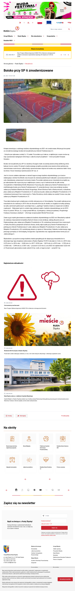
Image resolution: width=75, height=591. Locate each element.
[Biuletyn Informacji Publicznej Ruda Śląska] (69, 23)
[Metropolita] (16, 490)
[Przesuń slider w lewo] (25, 479)
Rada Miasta (56, 553)
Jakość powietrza (29, 464)
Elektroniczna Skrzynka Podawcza (62, 557)
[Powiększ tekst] (33, 23)
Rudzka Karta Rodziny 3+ (46, 464)
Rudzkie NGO (8, 40)
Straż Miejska (29, 442)
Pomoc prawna (63, 464)
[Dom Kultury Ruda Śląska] (46, 490)
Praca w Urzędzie (57, 559)
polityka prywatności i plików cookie (48, 535)
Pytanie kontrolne (46, 521)
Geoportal (33, 562)
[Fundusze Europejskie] (49, 22)
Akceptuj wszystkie (65, 579)
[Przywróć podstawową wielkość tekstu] (28, 22)
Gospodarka (51, 36)
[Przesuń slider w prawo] (49, 479)
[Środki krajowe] (39, 22)
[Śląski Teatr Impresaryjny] (40, 490)
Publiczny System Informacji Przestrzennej (46, 442)
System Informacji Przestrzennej (39, 560)
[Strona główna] (11, 29)
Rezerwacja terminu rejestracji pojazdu (12, 442)
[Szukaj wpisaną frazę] (69, 29)
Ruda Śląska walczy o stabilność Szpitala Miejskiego (37, 380)
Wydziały (55, 555)
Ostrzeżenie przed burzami (37, 288)
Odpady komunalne (12, 464)
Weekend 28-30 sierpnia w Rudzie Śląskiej (37, 334)
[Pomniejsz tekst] (24, 23)
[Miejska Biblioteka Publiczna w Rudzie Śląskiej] (34, 490)
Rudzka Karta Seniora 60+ (63, 442)
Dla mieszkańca (36, 36)
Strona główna (8, 64)
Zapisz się (54, 527)
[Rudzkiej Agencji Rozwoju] (22, 489)
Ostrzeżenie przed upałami (36, 54)
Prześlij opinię (65, 415)
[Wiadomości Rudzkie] (52, 489)
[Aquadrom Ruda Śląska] (58, 490)
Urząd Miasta (8, 36)
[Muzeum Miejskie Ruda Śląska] (28, 490)
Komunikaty (34, 549)
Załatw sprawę (57, 549)
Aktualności (29, 64)
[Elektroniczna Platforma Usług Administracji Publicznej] (60, 22)
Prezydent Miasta (57, 551)
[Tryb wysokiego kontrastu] (20, 23)
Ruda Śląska (22, 36)
